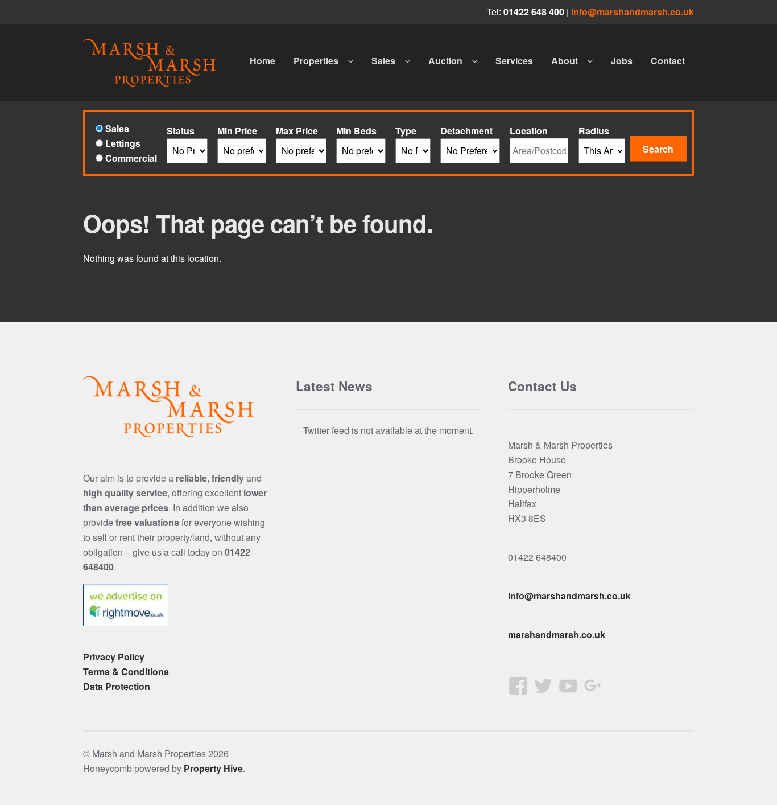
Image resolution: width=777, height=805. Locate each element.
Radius (593, 130)
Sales (383, 60)
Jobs (622, 60)
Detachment (466, 130)
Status (181, 130)
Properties (316, 60)
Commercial (130, 158)
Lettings (121, 143)
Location (529, 130)
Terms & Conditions (126, 671)
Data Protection (116, 686)
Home (262, 60)
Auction (445, 60)
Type (405, 130)
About (564, 60)
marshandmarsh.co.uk (556, 634)
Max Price (297, 130)
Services (514, 60)
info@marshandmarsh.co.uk (632, 11)
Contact (668, 60)
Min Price (237, 130)
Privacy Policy (113, 656)
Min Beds (356, 130)
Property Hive (213, 768)
